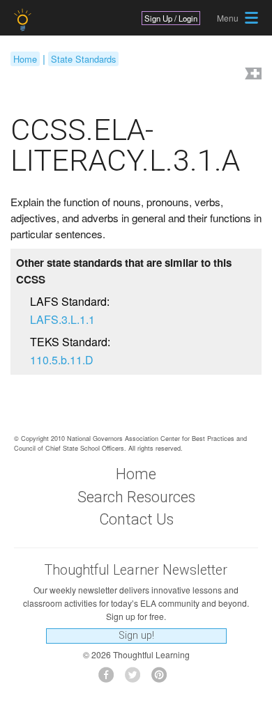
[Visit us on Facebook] (110, 679)
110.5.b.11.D (61, 360)
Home (25, 58)
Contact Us (136, 519)
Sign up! (136, 636)
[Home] (24, 19)
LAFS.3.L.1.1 (62, 319)
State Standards (83, 58)
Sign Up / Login (170, 18)
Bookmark (252, 75)
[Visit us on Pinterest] (163, 679)
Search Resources (136, 497)
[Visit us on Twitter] (136, 679)
